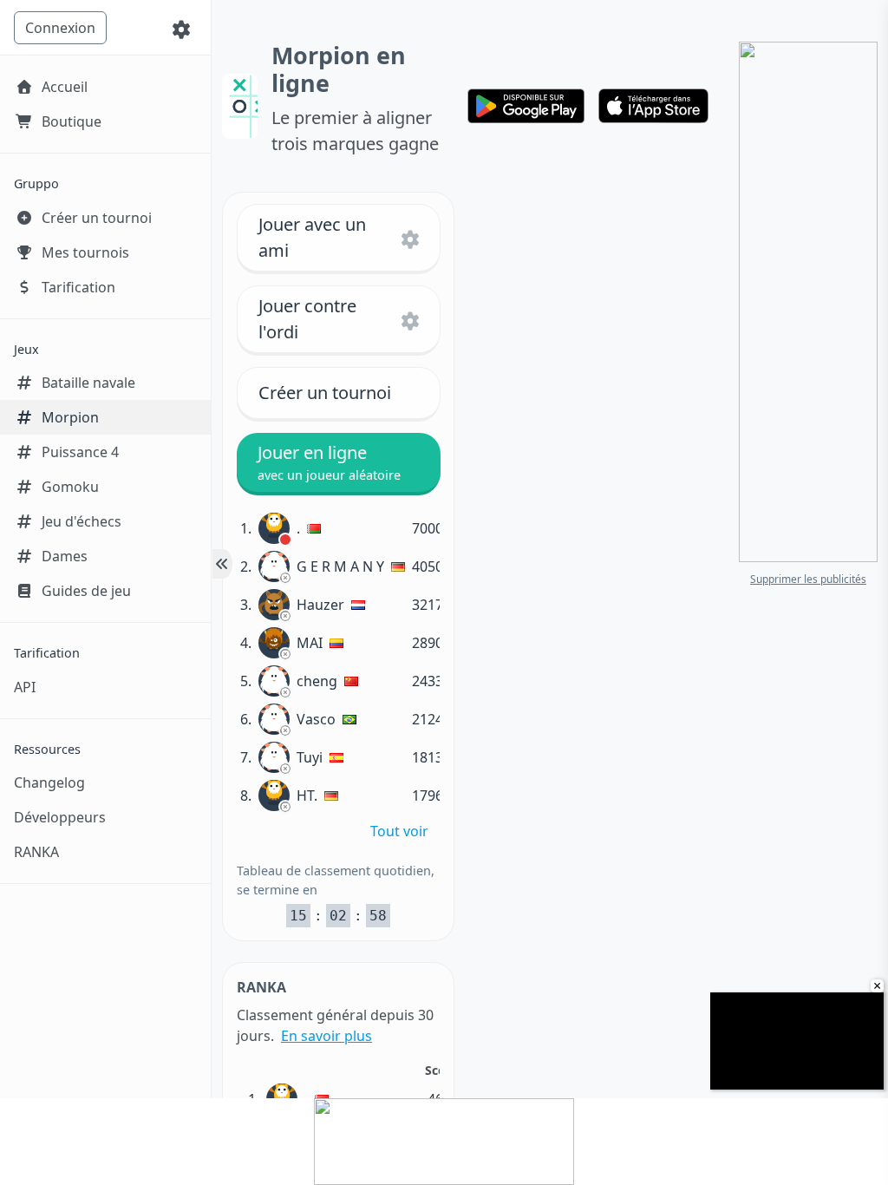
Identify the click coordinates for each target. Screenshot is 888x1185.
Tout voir (399, 831)
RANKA (36, 851)
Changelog (49, 782)
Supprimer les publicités (808, 579)
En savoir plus (326, 1035)
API (25, 687)
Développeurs (60, 817)
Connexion (60, 27)
